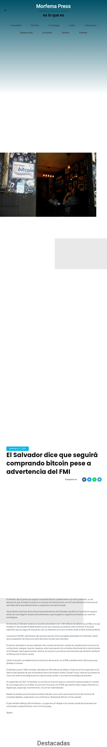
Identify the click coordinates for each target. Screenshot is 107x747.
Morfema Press (53, 6)
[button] (84, 479)
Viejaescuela (26, 32)
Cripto (72, 25)
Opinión (66, 32)
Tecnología (53, 25)
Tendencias (91, 25)
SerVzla (35, 25)
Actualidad (15, 25)
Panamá (83, 32)
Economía (47, 32)
